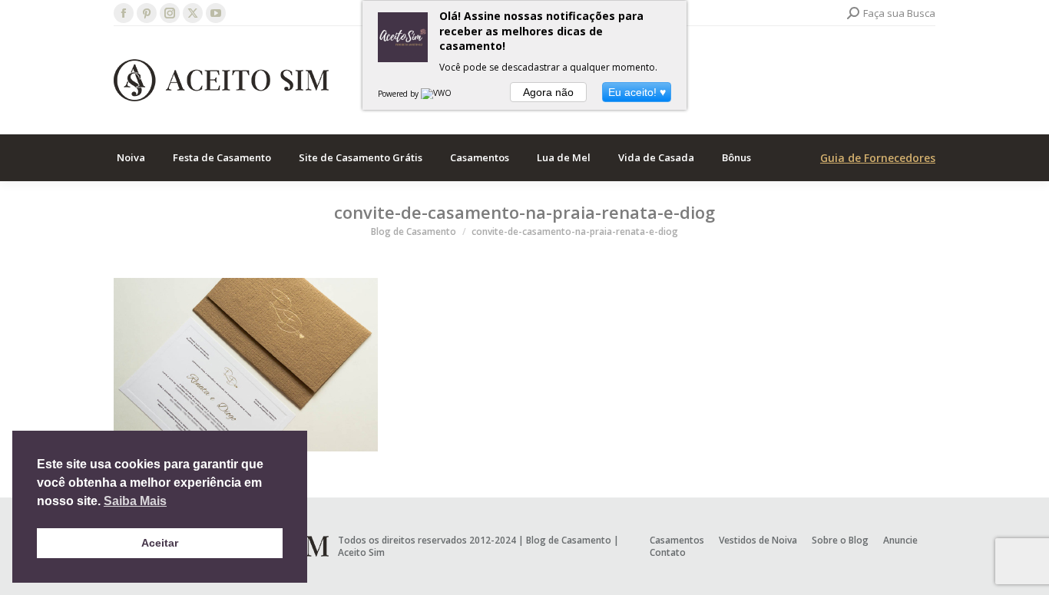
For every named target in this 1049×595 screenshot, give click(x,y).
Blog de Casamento (568, 540)
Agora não (548, 92)
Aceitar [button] (159, 543)
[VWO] (437, 93)
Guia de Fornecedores (877, 157)
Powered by (399, 93)
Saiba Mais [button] (135, 500)
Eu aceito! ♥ (637, 92)
